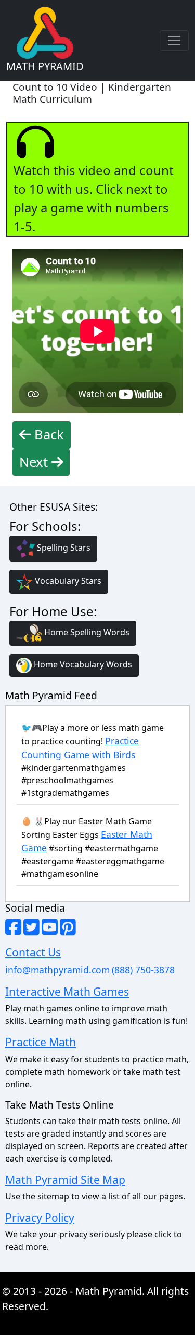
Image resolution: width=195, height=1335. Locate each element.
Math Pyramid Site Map (65, 1179)
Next (35, 462)
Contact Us (33, 951)
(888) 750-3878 (143, 970)
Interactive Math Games (67, 991)
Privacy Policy (39, 1217)
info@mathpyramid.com (57, 970)
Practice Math (40, 1041)
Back (47, 434)
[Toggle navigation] (174, 40)
